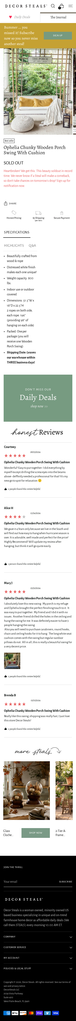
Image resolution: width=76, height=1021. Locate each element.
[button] (12, 661)
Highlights (14, 246)
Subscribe (66, 881)
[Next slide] (66, 794)
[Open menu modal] (70, 6)
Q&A (32, 246)
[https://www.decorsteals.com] (38, 398)
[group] (38, 471)
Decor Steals (28, 982)
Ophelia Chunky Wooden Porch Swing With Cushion (37, 462)
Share (13, 203)
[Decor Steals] (26, 6)
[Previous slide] (9, 794)
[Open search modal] (53, 6)
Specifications (17, 232)
